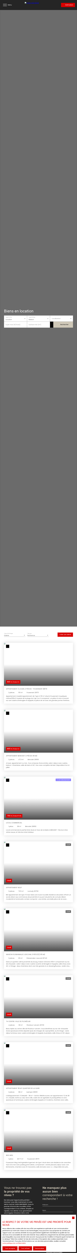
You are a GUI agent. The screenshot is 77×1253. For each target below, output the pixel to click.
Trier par (29, 633)
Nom (44, 1210)
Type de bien (32, 317)
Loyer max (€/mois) (13, 325)
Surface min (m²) (35, 325)
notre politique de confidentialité (14, 1243)
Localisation (56, 318)
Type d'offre (9, 317)
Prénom (45, 1205)
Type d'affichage (8, 633)
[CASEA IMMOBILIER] (38, 5)
